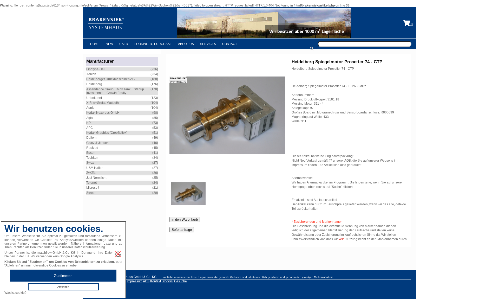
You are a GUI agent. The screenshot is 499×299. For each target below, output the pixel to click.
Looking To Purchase (153, 44)
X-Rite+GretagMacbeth (102, 103)
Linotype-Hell (95, 69)
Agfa (89, 118)
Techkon (92, 158)
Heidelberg (94, 84)
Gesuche (180, 281)
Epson (90, 153)
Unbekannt (94, 98)
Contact (229, 44)
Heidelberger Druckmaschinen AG (110, 79)
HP (88, 123)
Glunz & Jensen (97, 143)
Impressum (134, 281)
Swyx (90, 162)
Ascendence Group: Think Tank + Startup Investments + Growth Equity (115, 91)
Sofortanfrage (182, 230)
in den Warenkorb (185, 219)
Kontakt (155, 281)
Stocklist (167, 281)
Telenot (91, 183)
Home (95, 44)
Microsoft (92, 187)
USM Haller (94, 168)
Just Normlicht (96, 178)
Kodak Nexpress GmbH (103, 112)
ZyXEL (91, 173)
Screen (91, 193)
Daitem (91, 137)
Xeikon (91, 74)
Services (208, 44)
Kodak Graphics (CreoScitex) (106, 133)
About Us (186, 44)
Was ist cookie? (15, 293)
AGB (146, 281)
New (109, 44)
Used (123, 44)
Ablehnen (63, 286)
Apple (90, 108)
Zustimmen (63, 275)
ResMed (92, 148)
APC (89, 128)
